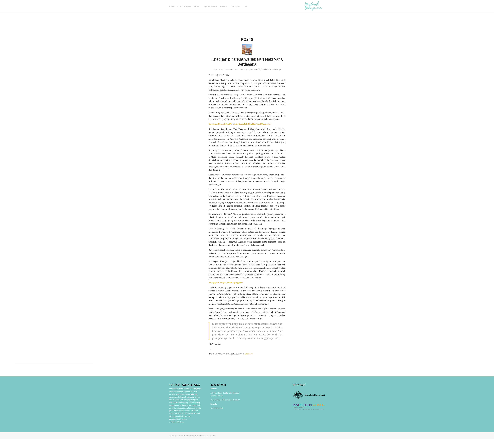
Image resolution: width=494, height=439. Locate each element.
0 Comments (229, 69)
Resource (223, 6)
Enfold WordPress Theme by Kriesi (203, 435)
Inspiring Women (210, 6)
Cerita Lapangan (184, 6)
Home (171, 6)
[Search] (246, 6)
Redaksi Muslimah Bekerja (271, 69)
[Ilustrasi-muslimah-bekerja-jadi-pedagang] (247, 49)
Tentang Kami (236, 6)
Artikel (196, 6)
